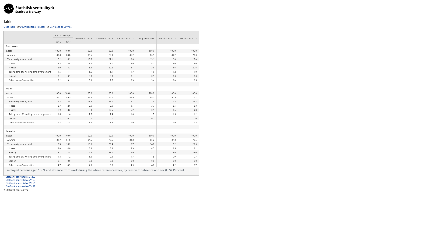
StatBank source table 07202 (20, 176)
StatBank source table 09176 (20, 183)
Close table (9, 26)
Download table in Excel (32, 26)
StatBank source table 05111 (20, 186)
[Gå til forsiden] (29, 9)
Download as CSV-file (61, 26)
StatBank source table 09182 (20, 179)
